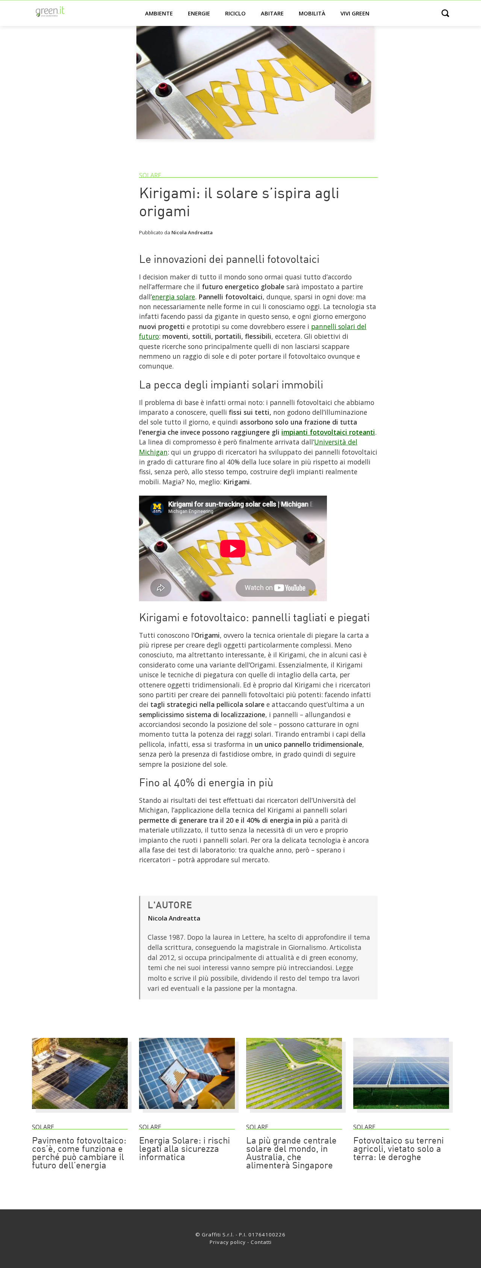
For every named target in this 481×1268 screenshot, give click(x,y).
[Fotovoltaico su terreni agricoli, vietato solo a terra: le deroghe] (401, 1112)
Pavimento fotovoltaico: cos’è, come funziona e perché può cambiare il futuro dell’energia (79, 1154)
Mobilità (312, 13)
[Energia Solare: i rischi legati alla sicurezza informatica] (187, 1112)
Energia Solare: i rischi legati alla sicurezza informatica (184, 1149)
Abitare (272, 13)
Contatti (261, 1242)
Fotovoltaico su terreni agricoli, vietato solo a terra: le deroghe (398, 1149)
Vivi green (354, 13)
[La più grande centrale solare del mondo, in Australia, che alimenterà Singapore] (294, 1112)
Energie (199, 13)
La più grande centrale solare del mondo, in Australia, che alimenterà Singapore (291, 1154)
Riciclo (235, 13)
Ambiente (159, 13)
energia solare (173, 296)
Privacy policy (228, 1242)
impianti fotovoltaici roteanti (328, 432)
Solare (150, 175)
